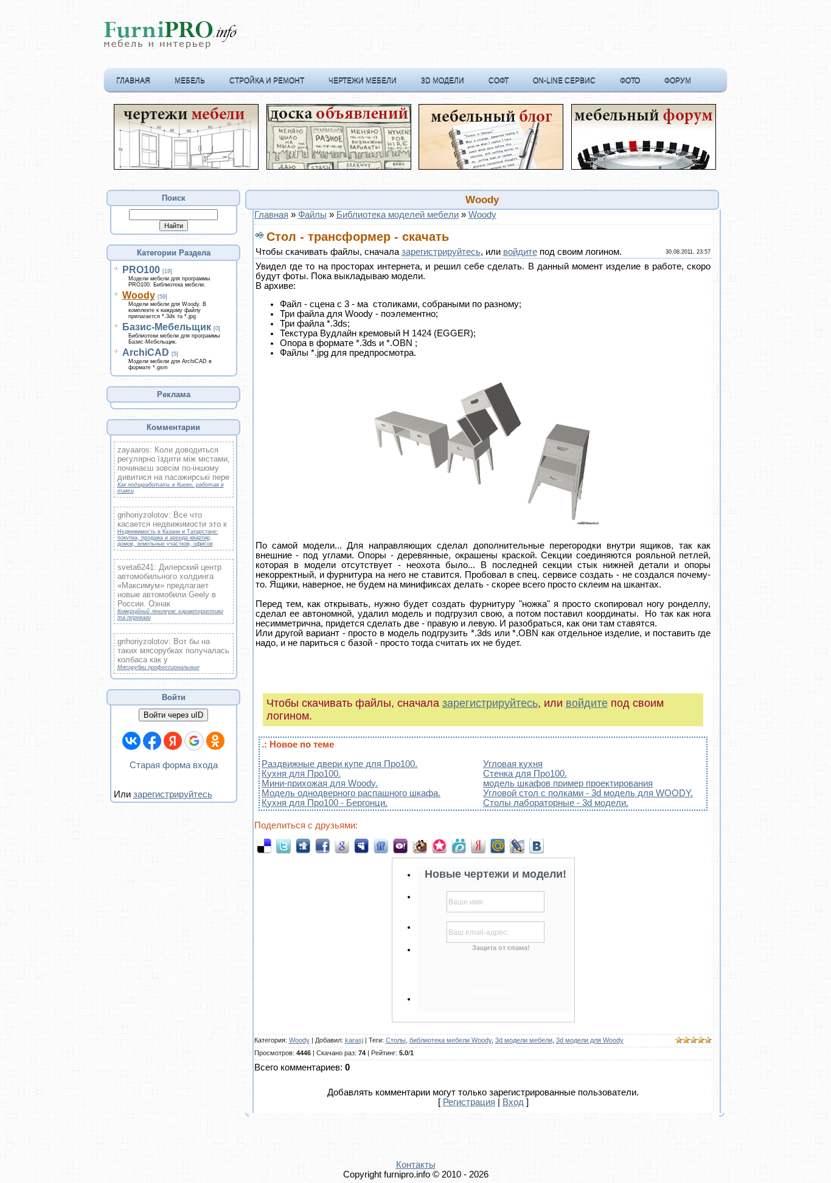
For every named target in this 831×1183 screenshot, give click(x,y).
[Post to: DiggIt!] (303, 845)
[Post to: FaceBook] (322, 845)
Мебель (190, 80)
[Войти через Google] (194, 741)
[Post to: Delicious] (264, 845)
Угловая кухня (513, 764)
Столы (396, 1040)
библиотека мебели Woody (450, 1040)
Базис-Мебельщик (166, 327)
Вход (513, 1102)
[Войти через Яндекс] (173, 741)
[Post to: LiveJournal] (517, 845)
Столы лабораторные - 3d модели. (555, 803)
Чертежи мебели (363, 80)
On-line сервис (564, 80)
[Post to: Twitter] (283, 845)
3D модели (442, 80)
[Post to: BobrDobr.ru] (419, 845)
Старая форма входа (174, 765)
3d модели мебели (523, 1040)
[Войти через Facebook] (152, 741)
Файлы (312, 215)
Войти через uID (173, 715)
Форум (677, 80)
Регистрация (469, 1102)
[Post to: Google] (342, 845)
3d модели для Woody (590, 1040)
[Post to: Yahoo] (400, 845)
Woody (138, 295)
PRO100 (141, 270)
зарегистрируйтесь (172, 794)
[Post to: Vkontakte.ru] (536, 845)
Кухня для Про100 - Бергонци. (325, 803)
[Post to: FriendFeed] (381, 845)
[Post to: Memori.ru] (439, 845)
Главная (133, 80)
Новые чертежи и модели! (495, 874)
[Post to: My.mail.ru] (497, 845)
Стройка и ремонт (266, 80)
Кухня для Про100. (301, 774)
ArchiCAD (145, 352)
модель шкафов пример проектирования (568, 783)
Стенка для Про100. (525, 774)
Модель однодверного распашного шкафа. (351, 793)
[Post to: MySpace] (361, 845)
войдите (520, 252)
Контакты (416, 1165)
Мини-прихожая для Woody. (320, 783)
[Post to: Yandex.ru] (478, 845)
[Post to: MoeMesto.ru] (458, 845)
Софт (499, 80)
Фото (630, 80)
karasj (354, 1040)
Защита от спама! (501, 947)
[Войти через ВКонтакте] (131, 741)
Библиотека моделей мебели (397, 215)
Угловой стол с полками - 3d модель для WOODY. (588, 793)
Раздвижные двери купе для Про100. (339, 764)
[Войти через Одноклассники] (215, 741)
